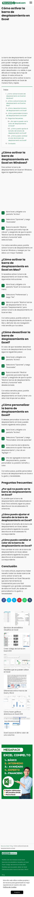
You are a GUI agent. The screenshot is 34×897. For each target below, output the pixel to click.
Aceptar (17, 892)
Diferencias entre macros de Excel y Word (15, 869)
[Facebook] (4, 600)
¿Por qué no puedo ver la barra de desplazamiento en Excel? (18, 123)
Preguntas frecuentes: (15, 118)
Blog (3, 875)
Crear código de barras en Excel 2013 (13, 864)
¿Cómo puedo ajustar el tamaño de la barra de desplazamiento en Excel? (18, 131)
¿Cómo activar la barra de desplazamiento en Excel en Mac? (16, 103)
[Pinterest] (19, 600)
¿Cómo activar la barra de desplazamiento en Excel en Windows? (16, 96)
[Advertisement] (17, 39)
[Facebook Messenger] (9, 600)
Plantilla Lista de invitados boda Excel (13, 860)
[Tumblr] (29, 600)
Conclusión (11, 143)
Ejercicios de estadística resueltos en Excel (15, 862)
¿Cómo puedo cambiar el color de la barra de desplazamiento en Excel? (17, 138)
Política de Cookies (9, 887)
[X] (14, 600)
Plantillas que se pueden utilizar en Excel (14, 867)
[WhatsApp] (24, 600)
